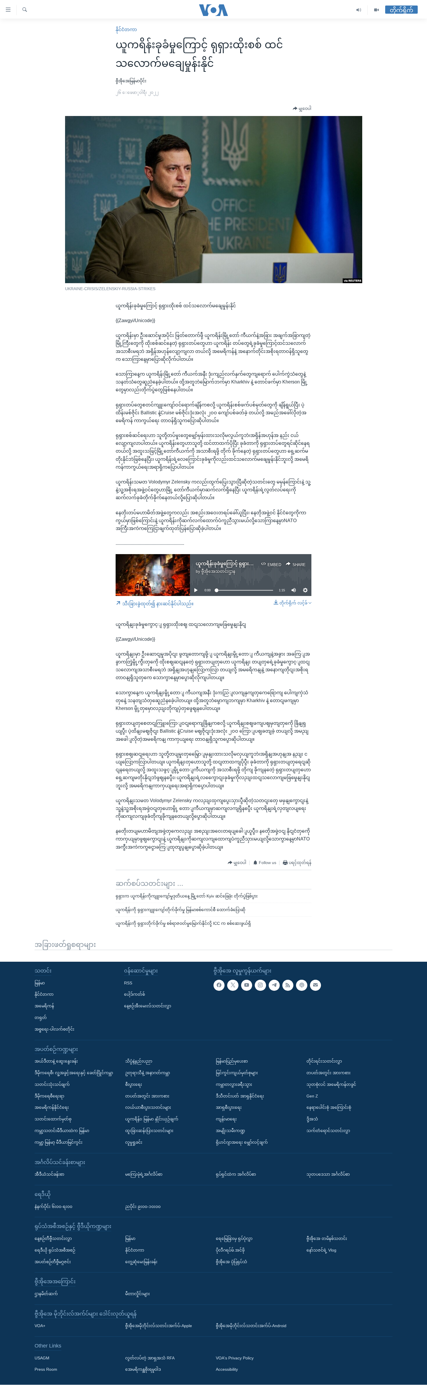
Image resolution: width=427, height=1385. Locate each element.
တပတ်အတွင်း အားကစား (147, 1096)
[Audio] (359, 10)
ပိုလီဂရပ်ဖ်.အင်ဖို (230, 1250)
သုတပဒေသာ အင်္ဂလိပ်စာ (328, 1174)
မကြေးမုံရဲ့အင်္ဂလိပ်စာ (143, 1174)
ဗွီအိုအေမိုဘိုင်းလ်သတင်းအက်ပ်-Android (251, 1326)
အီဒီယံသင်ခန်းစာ (49, 1174)
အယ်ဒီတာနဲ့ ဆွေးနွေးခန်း (56, 1061)
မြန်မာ (40, 983)
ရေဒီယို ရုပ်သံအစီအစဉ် (55, 1250)
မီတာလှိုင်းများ (137, 1293)
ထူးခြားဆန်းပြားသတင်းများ (149, 1130)
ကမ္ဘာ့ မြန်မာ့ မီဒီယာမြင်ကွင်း (58, 1142)
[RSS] (287, 985)
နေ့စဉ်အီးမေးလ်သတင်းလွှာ (147, 1006)
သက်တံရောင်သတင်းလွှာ (328, 1130)
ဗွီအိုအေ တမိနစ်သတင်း (326, 1238)
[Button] (302, 109)
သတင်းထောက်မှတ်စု (53, 1119)
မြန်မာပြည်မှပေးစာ (232, 1061)
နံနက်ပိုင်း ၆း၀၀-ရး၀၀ (53, 1206)
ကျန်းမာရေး (226, 1119)
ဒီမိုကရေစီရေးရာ (49, 1096)
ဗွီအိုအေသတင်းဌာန (218, 571)
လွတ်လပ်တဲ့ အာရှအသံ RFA (150, 1358)
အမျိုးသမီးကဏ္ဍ (230, 1130)
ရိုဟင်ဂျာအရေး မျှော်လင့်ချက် (242, 1142)
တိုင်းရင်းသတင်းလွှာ (324, 1061)
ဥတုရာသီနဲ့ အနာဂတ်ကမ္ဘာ (147, 1072)
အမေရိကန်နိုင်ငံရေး (52, 1107)
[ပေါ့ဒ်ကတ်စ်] (301, 985)
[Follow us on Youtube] (246, 985)
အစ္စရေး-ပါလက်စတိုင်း (54, 1029)
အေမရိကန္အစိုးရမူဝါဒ (143, 1369)
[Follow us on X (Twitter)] (232, 985)
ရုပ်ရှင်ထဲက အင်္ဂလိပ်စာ (236, 1174)
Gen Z (312, 1096)
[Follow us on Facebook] (219, 985)
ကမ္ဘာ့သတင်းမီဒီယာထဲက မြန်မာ (62, 1130)
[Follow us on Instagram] (260, 985)
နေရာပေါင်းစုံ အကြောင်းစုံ (328, 1107)
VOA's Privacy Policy (235, 1358)
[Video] (376, 10)
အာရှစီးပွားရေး (229, 1107)
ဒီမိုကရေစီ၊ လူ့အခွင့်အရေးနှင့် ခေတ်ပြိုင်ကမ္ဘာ (74, 1072)
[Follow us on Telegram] (274, 985)
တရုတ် (41, 1017)
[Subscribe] (315, 985)
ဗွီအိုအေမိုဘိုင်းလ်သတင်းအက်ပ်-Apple (158, 1326)
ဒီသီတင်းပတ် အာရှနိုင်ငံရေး (240, 1096)
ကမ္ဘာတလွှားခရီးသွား (234, 1084)
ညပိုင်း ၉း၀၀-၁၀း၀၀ (143, 1206)
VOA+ (40, 1326)
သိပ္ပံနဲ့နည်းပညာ (138, 1061)
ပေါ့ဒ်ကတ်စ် (134, 994)
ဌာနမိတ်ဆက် (46, 1293)
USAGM (42, 1358)
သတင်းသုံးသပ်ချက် (52, 1084)
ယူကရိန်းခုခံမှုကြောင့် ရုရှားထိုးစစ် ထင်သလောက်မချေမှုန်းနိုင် (256, 563)
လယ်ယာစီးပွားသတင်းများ (148, 1107)
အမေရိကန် (44, 1006)
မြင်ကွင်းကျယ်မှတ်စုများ (237, 1072)
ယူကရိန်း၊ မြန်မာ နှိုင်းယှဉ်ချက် (151, 1119)
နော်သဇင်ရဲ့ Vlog (321, 1250)
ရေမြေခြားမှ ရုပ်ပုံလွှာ (234, 1238)
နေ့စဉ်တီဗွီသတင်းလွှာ (53, 1238)
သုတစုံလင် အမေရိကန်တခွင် (331, 1084)
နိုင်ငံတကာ (126, 29)
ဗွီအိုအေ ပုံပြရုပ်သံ (231, 1261)
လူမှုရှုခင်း (133, 1142)
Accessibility (227, 1369)
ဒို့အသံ (312, 1119)
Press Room (46, 1369)
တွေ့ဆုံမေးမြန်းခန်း (141, 1261)
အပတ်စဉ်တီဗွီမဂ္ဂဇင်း (53, 1261)
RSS (128, 983)
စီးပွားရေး (133, 1084)
